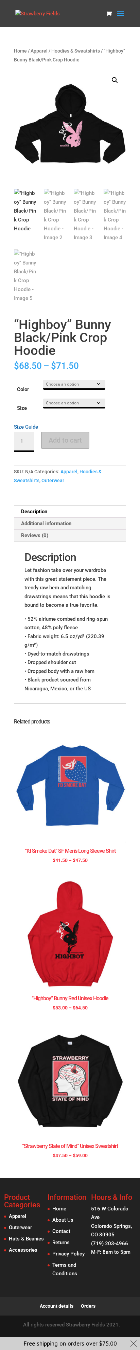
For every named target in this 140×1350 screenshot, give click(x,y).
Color (23, 389)
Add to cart (65, 440)
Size (22, 408)
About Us (62, 1220)
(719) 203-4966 (109, 1243)
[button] (115, 80)
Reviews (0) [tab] (34, 535)
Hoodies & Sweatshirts (75, 51)
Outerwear (52, 480)
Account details (56, 1306)
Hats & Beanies (26, 1239)
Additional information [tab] (46, 523)
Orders (88, 1306)
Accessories (23, 1250)
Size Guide (26, 427)
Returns (61, 1242)
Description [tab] (34, 511)
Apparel (39, 51)
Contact (61, 1231)
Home (20, 51)
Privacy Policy (68, 1254)
